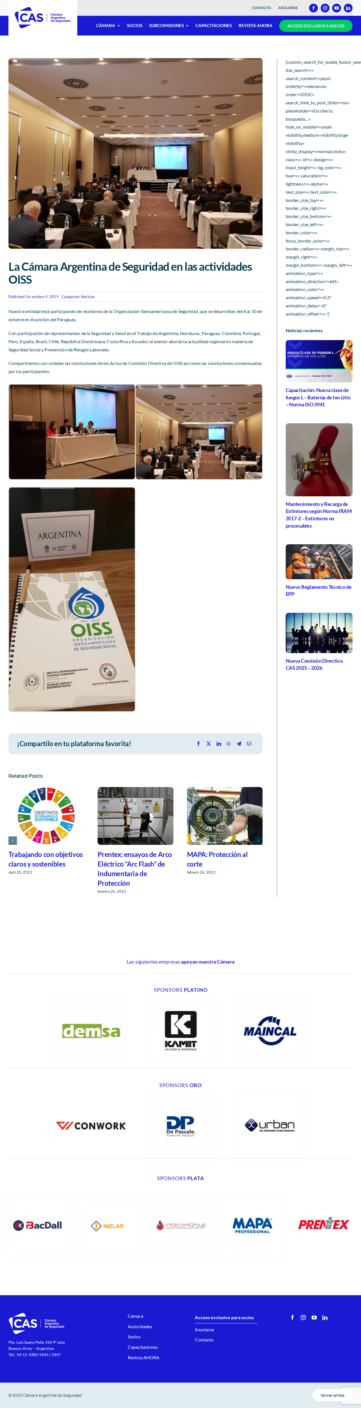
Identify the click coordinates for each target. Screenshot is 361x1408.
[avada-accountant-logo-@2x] (43, 8)
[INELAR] (109, 1192)
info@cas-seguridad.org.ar (31, 1360)
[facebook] (313, 8)
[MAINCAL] (270, 995)
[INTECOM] (180, 1192)
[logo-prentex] (324, 1192)
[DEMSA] (91, 995)
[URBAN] (270, 1090)
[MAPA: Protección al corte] (225, 816)
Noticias (88, 296)
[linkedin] (348, 8)
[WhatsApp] (229, 744)
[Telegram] (239, 744)
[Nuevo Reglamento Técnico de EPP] (319, 561)
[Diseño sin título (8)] (91, 1090)
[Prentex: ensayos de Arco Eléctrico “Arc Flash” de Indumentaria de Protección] (135, 816)
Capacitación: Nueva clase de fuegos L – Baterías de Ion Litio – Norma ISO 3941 (318, 397)
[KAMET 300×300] (180, 995)
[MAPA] (252, 1192)
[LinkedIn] (219, 744)
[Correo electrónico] (249, 744)
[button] (12, 840)
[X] (209, 744)
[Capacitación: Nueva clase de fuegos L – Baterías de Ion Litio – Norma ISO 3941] (319, 361)
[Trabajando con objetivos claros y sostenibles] (46, 816)
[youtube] (336, 8)
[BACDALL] (37, 1192)
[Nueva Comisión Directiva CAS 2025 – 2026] (319, 633)
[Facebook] (198, 744)
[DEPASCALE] (180, 1090)
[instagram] (325, 8)
